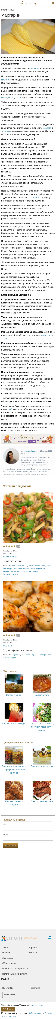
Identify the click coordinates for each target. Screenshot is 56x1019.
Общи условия (35, 1013)
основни (7, 557)
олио (31, 565)
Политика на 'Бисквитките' (15, 974)
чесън (35, 571)
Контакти (33, 953)
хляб (9, 409)
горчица (6, 571)
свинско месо (29, 568)
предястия (8, 646)
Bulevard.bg (8, 988)
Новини (6, 953)
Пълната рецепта (10, 573)
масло (4, 98)
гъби (43, 565)
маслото (34, 68)
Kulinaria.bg (34, 988)
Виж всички (9, 995)
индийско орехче (24, 571)
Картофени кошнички (19, 650)
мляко (11, 98)
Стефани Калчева (30, 451)
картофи (42, 654)
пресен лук (7, 568)
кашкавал (26, 654)
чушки (49, 565)
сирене (34, 654)
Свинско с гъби (13, 561)
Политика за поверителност (15, 968)
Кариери (33, 947)
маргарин (18, 568)
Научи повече (37, 1005)
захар (18, 98)
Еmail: (6, 834)
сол (49, 335)
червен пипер (42, 568)
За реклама (8, 958)
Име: (5, 824)
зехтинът (5, 131)
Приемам (8, 1009)
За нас (5, 947)
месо (14, 557)
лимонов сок (22, 565)
